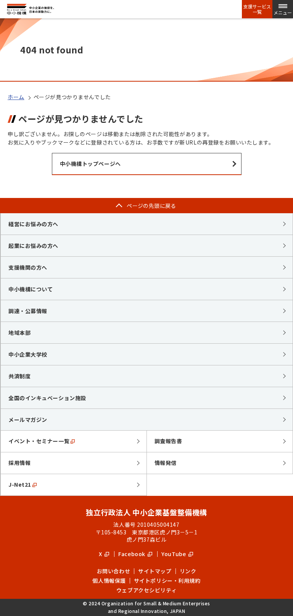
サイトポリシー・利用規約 (167, 580)
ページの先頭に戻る (151, 205)
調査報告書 (168, 441)
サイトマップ (154, 571)
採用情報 (19, 462)
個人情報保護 (109, 580)
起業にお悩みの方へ (33, 245)
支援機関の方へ (27, 267)
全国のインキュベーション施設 (47, 398)
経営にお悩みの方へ (33, 224)
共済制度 (19, 376)
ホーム (16, 97)
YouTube (174, 553)
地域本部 (19, 332)
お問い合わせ (113, 571)
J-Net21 (19, 484)
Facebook (132, 553)
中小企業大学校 (27, 354)
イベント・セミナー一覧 (38, 441)
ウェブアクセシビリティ (146, 590)
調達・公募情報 (27, 311)
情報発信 (166, 462)
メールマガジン (27, 419)
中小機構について (30, 289)
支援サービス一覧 (257, 9)
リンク (188, 571)
